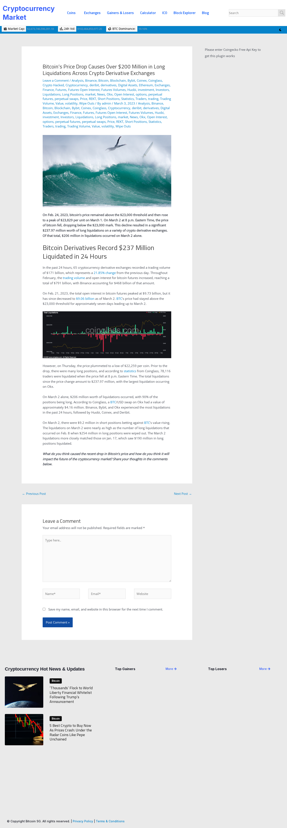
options (141, 94)
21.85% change (105, 273)
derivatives (108, 85)
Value (59, 103)
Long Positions (72, 94)
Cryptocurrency (77, 85)
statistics (130, 371)
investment (146, 90)
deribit (94, 85)
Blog (205, 13)
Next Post (183, 493)
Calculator (148, 13)
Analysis (77, 80)
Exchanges (92, 13)
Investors (162, 90)
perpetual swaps (66, 99)
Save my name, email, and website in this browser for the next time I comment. (105, 609)
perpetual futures (67, 121)
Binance (91, 80)
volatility (71, 103)
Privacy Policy (83, 821)
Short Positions (109, 99)
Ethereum (146, 85)
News (101, 94)
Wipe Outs (86, 103)
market (90, 94)
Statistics (127, 99)
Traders (141, 99)
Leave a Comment (56, 80)
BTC (119, 298)
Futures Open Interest (84, 90)
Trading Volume (78, 126)
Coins (71, 13)
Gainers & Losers (120, 13)
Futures (60, 90)
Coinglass (155, 80)
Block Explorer (185, 13)
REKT (92, 99)
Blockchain (118, 80)
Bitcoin (103, 80)
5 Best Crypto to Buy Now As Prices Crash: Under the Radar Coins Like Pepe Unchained (71, 732)
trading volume (74, 278)
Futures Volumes (113, 90)
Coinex (142, 80)
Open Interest (124, 94)
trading (153, 99)
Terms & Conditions (110, 821)
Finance (48, 90)
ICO (164, 13)
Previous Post (34, 493)
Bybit (131, 80)
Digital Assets (127, 85)
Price (83, 99)
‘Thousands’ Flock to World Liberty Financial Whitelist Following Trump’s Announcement (71, 694)
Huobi (131, 90)
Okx (110, 94)
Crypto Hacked (53, 85)
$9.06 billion (85, 298)
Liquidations (52, 94)
